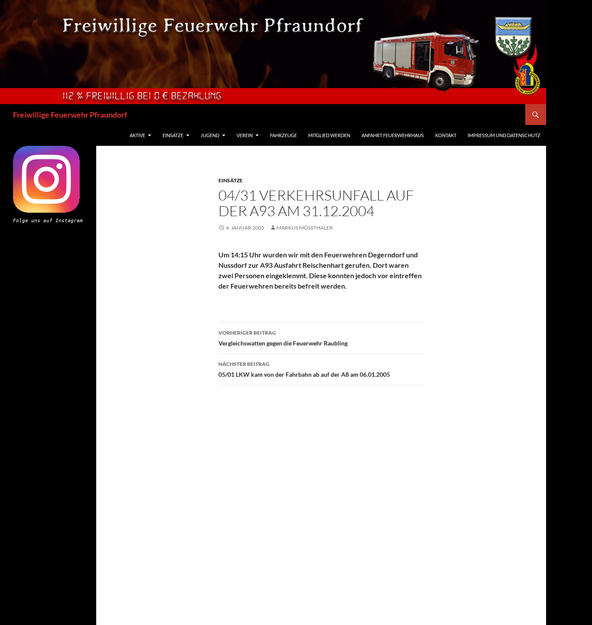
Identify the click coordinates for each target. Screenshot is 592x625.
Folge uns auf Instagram (48, 221)
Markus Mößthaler (304, 227)
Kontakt (445, 135)
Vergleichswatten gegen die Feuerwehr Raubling (283, 338)
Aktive (137, 135)
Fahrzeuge (283, 135)
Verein (245, 135)
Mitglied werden (329, 135)
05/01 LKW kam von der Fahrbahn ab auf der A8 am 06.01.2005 (304, 369)
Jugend (210, 135)
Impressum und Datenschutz (504, 135)
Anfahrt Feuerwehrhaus (392, 135)
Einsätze (173, 135)
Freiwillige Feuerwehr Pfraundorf (70, 114)
